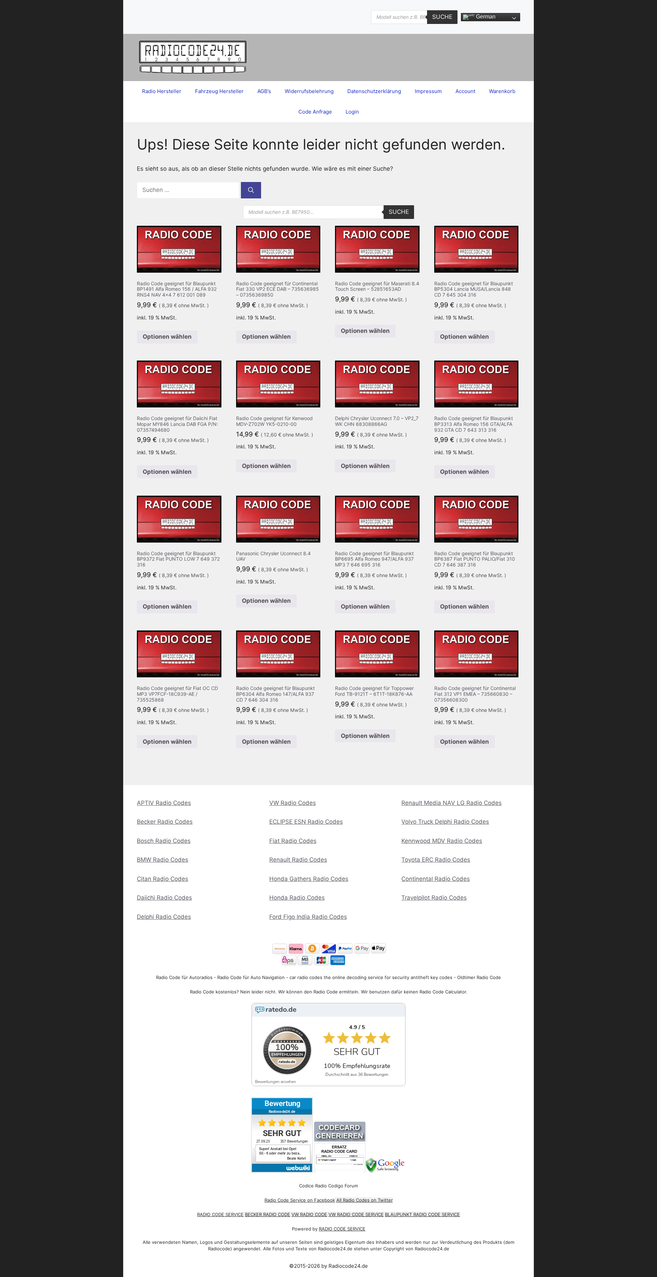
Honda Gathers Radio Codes (308, 878)
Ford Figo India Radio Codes (308, 916)
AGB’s (264, 91)
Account (465, 91)
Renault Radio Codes (298, 859)
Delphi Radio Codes (164, 916)
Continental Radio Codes (435, 878)
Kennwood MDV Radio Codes (441, 840)
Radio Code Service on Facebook (300, 1200)
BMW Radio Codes (162, 859)
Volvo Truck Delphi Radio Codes (445, 821)
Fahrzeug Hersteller (219, 91)
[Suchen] (251, 190)
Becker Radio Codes (165, 821)
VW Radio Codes (292, 802)
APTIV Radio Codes (164, 802)
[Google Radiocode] (385, 1171)
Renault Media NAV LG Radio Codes (451, 802)
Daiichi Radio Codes (164, 897)
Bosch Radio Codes (164, 840)
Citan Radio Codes (162, 878)
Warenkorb (502, 91)
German (485, 16)
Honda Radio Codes (297, 897)
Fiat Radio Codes (293, 840)
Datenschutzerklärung (374, 91)
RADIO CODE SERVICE (220, 1214)
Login (352, 111)
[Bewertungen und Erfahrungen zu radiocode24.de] (282, 1171)
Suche (442, 16)
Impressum (428, 91)
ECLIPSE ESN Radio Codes (306, 821)
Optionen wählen (167, 336)
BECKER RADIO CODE (267, 1214)
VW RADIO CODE (309, 1214)
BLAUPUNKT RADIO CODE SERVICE (422, 1214)
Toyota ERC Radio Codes (435, 859)
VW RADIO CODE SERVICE (356, 1214)
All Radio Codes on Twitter (364, 1200)
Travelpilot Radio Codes (434, 897)
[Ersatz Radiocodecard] (339, 1171)
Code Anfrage (315, 111)
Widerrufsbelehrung (309, 91)
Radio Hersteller (161, 91)
